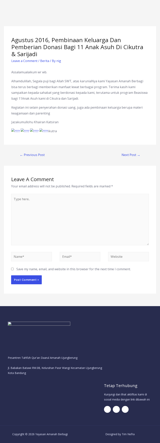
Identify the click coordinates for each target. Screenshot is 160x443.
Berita (44, 61)
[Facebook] (107, 409)
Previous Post (32, 154)
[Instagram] (125, 409)
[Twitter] (116, 409)
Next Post (131, 154)
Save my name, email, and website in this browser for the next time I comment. (73, 269)
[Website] (128, 257)
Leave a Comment (24, 61)
